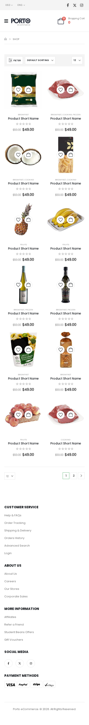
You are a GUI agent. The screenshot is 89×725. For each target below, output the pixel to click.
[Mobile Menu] (7, 21)
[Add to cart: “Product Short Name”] (28, 90)
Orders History (14, 538)
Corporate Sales (16, 596)
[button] (14, 60)
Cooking (67, 114)
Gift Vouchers (13, 640)
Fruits (23, 244)
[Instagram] (81, 5)
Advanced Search (17, 546)
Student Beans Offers (19, 632)
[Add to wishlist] (18, 90)
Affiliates (10, 617)
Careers (10, 581)
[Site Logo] (20, 22)
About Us (10, 574)
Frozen (77, 114)
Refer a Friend (14, 624)
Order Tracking (14, 523)
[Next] (81, 475)
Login (8, 553)
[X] (74, 5)
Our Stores (11, 589)
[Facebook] (67, 5)
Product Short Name (23, 118)
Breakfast (23, 114)
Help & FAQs (12, 515)
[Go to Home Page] (5, 39)
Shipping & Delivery (17, 530)
